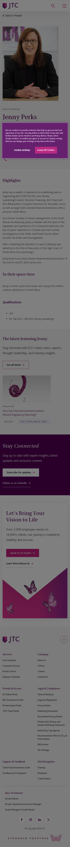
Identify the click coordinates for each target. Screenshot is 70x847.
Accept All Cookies (46, 150)
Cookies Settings (22, 150)
